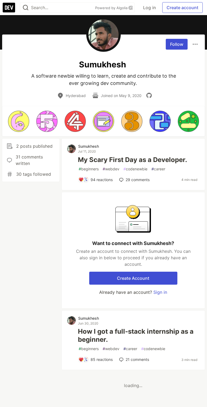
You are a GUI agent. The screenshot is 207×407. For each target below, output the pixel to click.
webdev (111, 169)
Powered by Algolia (112, 8)
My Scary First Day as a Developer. (132, 160)
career (158, 169)
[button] (18, 121)
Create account (182, 7)
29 (138, 179)
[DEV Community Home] (9, 7)
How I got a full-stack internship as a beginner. (136, 335)
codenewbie (135, 169)
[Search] (25, 8)
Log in (149, 7)
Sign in (160, 292)
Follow (176, 44)
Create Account (133, 278)
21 (137, 359)
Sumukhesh (88, 146)
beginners (89, 169)
